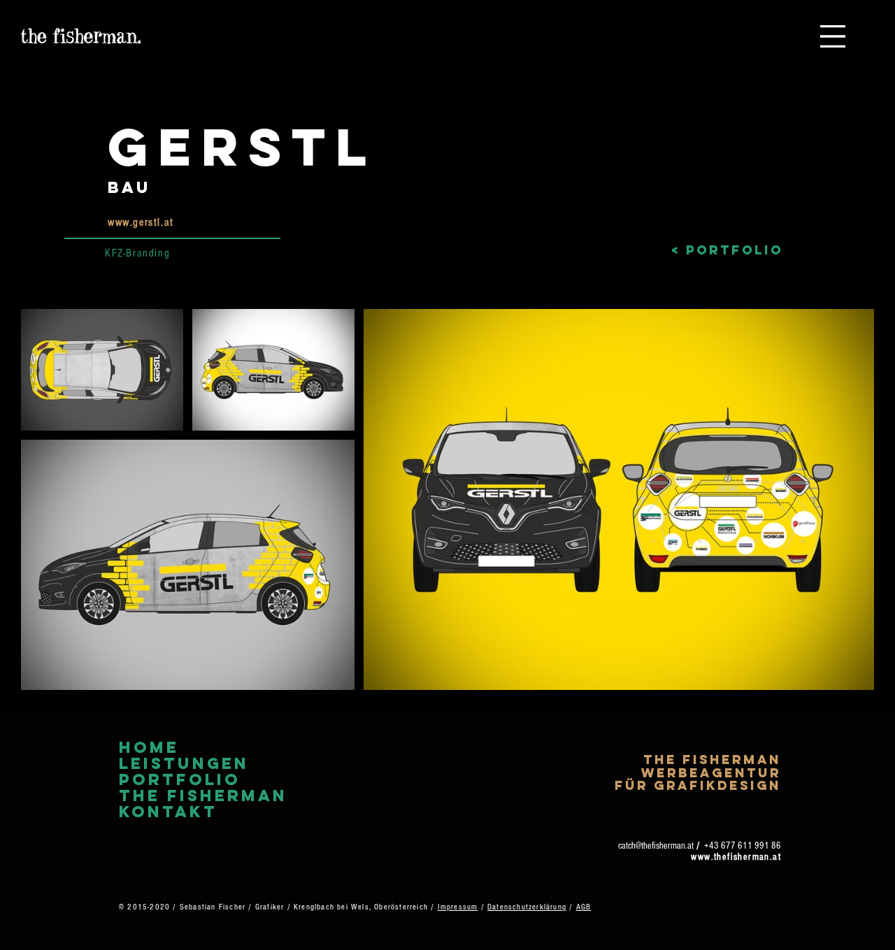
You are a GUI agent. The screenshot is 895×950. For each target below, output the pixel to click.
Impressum (458, 907)
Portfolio (180, 780)
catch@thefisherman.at (656, 845)
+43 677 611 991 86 (742, 845)
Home (149, 748)
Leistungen (184, 764)
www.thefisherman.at (736, 857)
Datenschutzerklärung (526, 907)
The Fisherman (203, 796)
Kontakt (168, 812)
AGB (584, 907)
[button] (832, 36)
